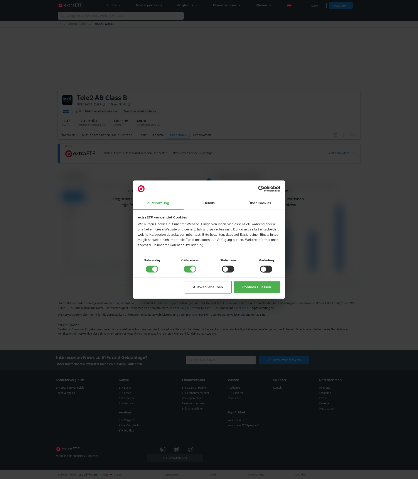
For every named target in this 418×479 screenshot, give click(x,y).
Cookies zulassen (256, 287)
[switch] (190, 269)
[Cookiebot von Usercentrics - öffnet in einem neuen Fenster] (261, 188)
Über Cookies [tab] (259, 203)
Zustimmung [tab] (158, 203)
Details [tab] (209, 203)
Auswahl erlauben (208, 287)
